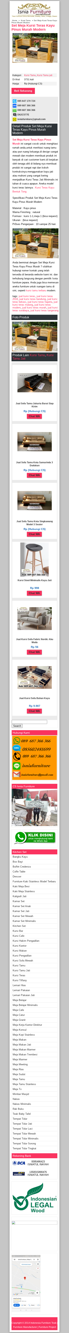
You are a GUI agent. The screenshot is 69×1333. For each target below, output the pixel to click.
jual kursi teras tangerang (44, 310)
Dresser (17, 876)
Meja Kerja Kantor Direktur (27, 1024)
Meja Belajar (19, 1000)
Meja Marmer (20, 1059)
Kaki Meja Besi (21, 886)
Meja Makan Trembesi (25, 1054)
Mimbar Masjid (21, 1094)
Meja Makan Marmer (24, 1049)
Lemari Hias (19, 985)
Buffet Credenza (22, 866)
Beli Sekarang (23, 90)
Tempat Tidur (20, 1118)
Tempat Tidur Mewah (24, 1133)
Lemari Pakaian (21, 990)
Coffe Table (19, 871)
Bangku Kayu (20, 856)
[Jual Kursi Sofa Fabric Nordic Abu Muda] (34, 629)
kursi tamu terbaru (36, 290)
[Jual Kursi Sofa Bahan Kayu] (34, 688)
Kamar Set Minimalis (24, 921)
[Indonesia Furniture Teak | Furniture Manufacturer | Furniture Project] (35, 17)
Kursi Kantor (19, 945)
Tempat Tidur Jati (22, 1123)
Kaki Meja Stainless (24, 891)
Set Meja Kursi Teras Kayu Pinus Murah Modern (33, 27)
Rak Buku (18, 1108)
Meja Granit (19, 1019)
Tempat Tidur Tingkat (24, 1148)
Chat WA (34, 416)
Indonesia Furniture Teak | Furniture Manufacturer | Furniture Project (35, 1325)
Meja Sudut (19, 1074)
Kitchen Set (19, 926)
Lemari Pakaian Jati (24, 995)
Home (14, 20)
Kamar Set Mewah (23, 916)
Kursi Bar (18, 930)
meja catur (19, 1015)
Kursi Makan (20, 950)
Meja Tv (17, 1089)
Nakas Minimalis (22, 1104)
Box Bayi (18, 861)
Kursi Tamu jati (44, 75)
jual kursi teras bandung (32, 299)
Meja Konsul (19, 1029)
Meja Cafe (18, 1010)
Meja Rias (18, 1069)
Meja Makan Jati (22, 1044)
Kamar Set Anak (22, 906)
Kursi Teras (19, 975)
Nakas (16, 1099)
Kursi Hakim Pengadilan (26, 940)
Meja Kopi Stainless (24, 1034)
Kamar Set (19, 901)
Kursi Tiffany (20, 980)
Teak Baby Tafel (22, 1113)
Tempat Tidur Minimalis (26, 1138)
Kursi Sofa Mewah (23, 960)
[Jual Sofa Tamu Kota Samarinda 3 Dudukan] (34, 450)
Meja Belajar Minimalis (25, 1005)
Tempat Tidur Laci (23, 1128)
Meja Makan (19, 1039)
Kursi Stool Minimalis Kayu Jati (35, 580)
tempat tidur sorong (24, 1143)
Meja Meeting (20, 1064)
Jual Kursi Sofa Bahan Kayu (34, 698)
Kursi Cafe (18, 935)
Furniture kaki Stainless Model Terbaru (34, 881)
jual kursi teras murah (34, 307)
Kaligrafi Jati (19, 896)
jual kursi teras (27, 296)
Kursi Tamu (26, 20)
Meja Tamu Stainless (24, 1084)
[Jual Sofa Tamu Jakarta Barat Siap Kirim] (34, 391)
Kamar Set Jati (21, 911)
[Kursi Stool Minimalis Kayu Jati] (34, 575)
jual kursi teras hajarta (40, 301)
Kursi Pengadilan (22, 955)
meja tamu (19, 1079)
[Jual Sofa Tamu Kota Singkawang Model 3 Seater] (34, 509)
